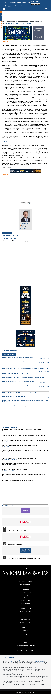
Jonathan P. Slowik (14, 459)
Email (22, 225)
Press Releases (25, 589)
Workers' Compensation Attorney (10, 235)
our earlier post (39, 50)
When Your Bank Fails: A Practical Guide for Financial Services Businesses (19, 445)
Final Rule (31, 49)
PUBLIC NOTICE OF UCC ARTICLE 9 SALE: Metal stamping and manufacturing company (22, 373)
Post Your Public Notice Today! (9, 354)
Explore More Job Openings (7, 240)
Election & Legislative (25, 614)
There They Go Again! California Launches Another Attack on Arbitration (19, 458)
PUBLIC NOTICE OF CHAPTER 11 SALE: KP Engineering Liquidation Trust (19, 392)
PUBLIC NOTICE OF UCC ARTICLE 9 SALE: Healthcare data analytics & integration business (23, 377)
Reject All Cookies (35, 4)
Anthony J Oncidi (7, 459)
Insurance (25, 634)
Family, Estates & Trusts (25, 619)
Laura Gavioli (12, 465)
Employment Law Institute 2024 (15, 544)
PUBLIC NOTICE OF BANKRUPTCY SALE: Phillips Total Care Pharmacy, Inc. (19, 381)
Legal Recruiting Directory (25, 584)
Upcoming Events (7, 505)
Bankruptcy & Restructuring (25, 600)
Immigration (25, 630)
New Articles (1, 17)
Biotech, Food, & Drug (25, 603)
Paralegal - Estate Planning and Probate (12, 236)
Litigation (25, 642)
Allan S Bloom (7, 23)
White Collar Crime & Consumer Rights (25, 650)
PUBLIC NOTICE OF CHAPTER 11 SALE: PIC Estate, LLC (15, 396)
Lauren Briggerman (7, 436)
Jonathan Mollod (12, 470)
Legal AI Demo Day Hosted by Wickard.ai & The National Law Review (24, 558)
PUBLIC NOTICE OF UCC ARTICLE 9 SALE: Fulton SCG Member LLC (17, 357)
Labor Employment (37, 30)
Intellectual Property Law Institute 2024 (17, 530)
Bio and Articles (23, 228)
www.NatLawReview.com (39, 661)
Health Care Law (25, 627)
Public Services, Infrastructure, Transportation (25, 645)
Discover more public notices (8, 405)
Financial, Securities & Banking (25, 622)
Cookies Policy (8, 6)
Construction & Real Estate (25, 608)
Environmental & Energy (25, 616)
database (12, 661)
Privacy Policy (17, 660)
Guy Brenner (6, 481)
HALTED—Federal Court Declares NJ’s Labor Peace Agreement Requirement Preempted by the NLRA (24, 475)
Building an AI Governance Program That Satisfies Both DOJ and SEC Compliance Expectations (24, 440)
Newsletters (25, 586)
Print (36, 37)
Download (40, 37)
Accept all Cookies (35, 1)
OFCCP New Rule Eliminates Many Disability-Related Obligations (17, 480)
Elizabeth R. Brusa (7, 446)
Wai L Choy (6, 470)
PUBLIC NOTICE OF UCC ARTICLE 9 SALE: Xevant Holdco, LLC (16, 364)
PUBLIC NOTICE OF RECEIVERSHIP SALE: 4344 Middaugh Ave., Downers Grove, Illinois (22, 385)
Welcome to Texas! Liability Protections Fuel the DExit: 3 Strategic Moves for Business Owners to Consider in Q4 (25, 451)
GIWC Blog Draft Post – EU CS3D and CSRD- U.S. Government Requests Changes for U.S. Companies (23, 430)
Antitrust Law (25, 597)
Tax (25, 647)
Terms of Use (10, 660)
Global (25, 624)
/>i (42, 37)
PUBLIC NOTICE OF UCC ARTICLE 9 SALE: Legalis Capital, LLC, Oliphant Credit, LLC (21, 361)
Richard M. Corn (7, 465)
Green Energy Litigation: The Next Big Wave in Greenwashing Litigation (24, 516)
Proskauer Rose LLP (15, 23)
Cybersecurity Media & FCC (25, 611)
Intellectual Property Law (25, 637)
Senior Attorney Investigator (9, 238)
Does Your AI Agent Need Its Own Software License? (14, 469)
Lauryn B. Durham (15, 436)
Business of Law (25, 605)
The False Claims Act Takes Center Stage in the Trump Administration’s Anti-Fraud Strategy (23, 435)
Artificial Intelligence (25, 595)
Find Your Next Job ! (7, 232)
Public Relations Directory (25, 592)
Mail (38, 37)
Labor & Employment (25, 639)
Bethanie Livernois (7, 441)
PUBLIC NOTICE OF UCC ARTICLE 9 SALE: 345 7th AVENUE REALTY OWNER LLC (20, 388)
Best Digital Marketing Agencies (25, 581)
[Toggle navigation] (4, 8)
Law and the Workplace (26, 23)
